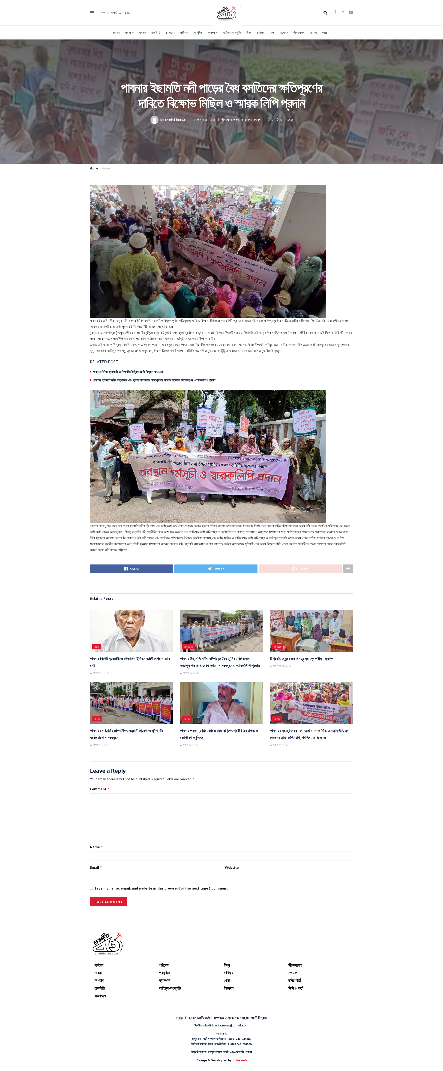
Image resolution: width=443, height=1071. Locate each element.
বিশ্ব (248, 32)
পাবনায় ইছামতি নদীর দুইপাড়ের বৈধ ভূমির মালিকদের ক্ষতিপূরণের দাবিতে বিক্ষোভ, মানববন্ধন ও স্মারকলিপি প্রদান (154, 380)
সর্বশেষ (116, 32)
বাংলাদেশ (170, 32)
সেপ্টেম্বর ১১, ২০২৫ (205, 120)
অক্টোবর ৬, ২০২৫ (190, 725)
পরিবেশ (184, 32)
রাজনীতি (155, 32)
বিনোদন (284, 32)
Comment (100, 841)
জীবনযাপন (298, 32)
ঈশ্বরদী (277, 699)
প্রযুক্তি (198, 32)
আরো (325, 32)
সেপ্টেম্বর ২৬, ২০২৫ (281, 718)
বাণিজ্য (260, 32)
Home (94, 168)
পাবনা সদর (246, 120)
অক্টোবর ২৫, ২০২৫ (101, 725)
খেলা (272, 32)
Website (232, 920)
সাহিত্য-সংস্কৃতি (231, 32)
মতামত (313, 32)
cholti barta (175, 120)
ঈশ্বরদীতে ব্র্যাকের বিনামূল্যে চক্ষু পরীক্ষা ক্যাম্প (301, 711)
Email (96, 920)
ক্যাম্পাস (212, 32)
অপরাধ (142, 32)
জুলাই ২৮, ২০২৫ (190, 797)
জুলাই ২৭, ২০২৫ (280, 797)
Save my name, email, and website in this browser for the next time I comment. (162, 940)
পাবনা (128, 32)
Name (96, 899)
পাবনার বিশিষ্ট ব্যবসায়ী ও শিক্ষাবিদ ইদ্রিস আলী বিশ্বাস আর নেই (128, 371)
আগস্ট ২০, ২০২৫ (100, 797)
